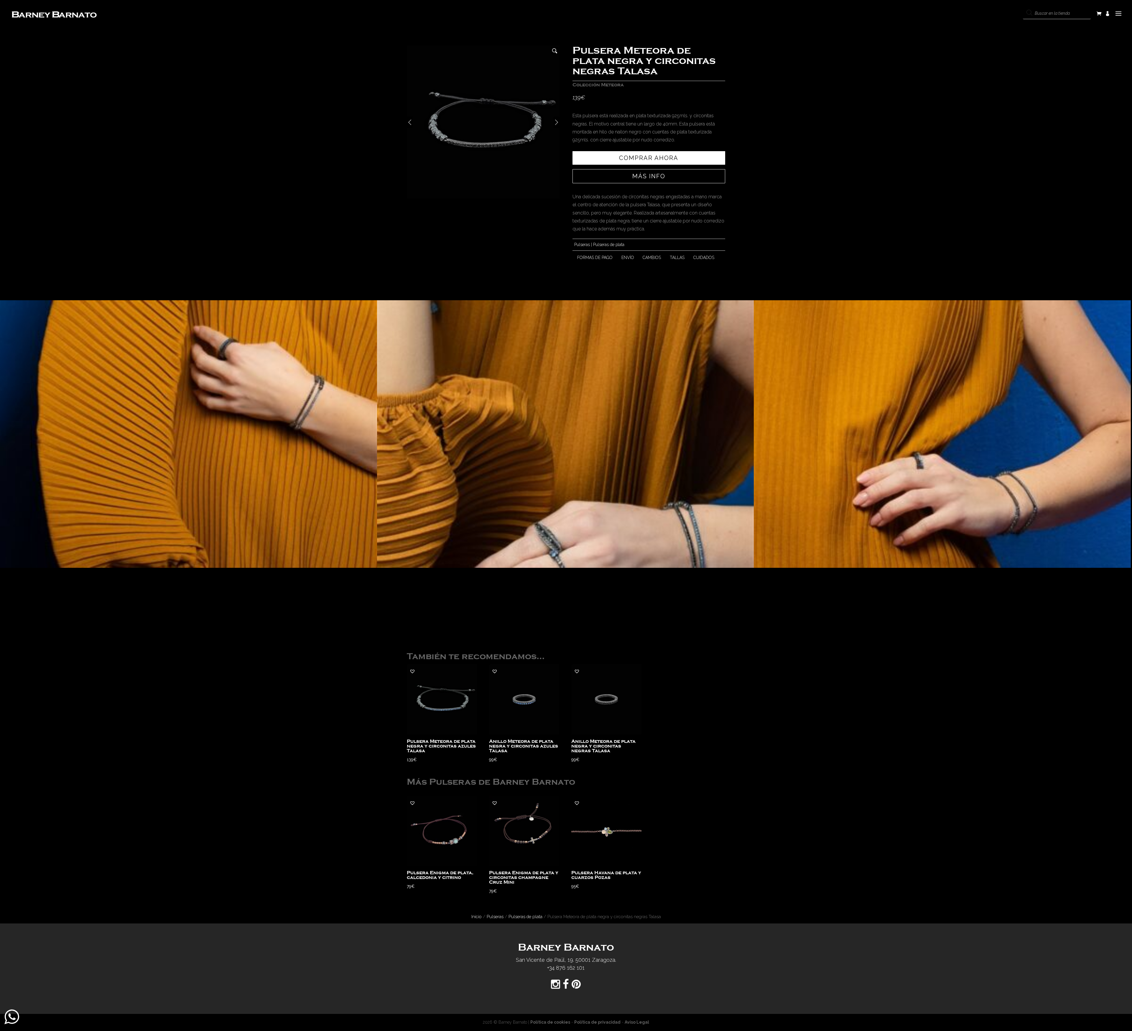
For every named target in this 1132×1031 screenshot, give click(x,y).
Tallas (677, 257)
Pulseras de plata (608, 244)
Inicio (476, 916)
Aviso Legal (637, 1022)
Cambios (652, 257)
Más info (648, 176)
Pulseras (582, 244)
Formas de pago (595, 257)
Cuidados (703, 257)
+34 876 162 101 (566, 968)
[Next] (557, 122)
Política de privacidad (597, 1022)
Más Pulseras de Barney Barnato (491, 782)
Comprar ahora (648, 157)
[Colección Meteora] (188, 434)
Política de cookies (550, 1022)
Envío (627, 257)
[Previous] (410, 122)
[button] (412, 671)
